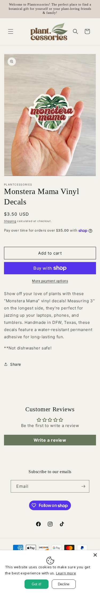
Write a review (50, 440)
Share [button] (15, 364)
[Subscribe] (83, 486)
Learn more (66, 573)
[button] (11, 31)
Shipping (10, 221)
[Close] (95, 555)
